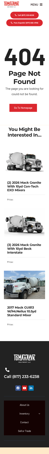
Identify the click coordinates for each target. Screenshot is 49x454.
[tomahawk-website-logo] (11, 2)
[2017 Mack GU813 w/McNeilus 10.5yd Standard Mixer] (24, 272)
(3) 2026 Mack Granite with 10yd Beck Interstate (24, 248)
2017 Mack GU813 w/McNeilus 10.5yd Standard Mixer (21, 311)
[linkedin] (31, 388)
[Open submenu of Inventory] (39, 413)
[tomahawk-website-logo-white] (24, 355)
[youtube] (24, 388)
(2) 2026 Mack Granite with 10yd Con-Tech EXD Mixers (24, 186)
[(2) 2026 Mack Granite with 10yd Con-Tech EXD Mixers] (24, 147)
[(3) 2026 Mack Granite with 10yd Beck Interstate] (24, 210)
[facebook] (18, 388)
